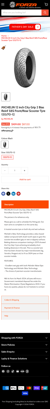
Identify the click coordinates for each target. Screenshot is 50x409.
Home (4, 36)
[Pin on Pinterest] (19, 194)
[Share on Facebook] (3, 194)
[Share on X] (8, 194)
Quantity (4, 165)
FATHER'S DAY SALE (22, 26)
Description (9, 204)
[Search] (45, 13)
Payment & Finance (12, 308)
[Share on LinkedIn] (13, 194)
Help (6, 316)
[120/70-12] (7, 160)
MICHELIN (8, 119)
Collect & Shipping (11, 300)
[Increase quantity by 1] (24, 170)
